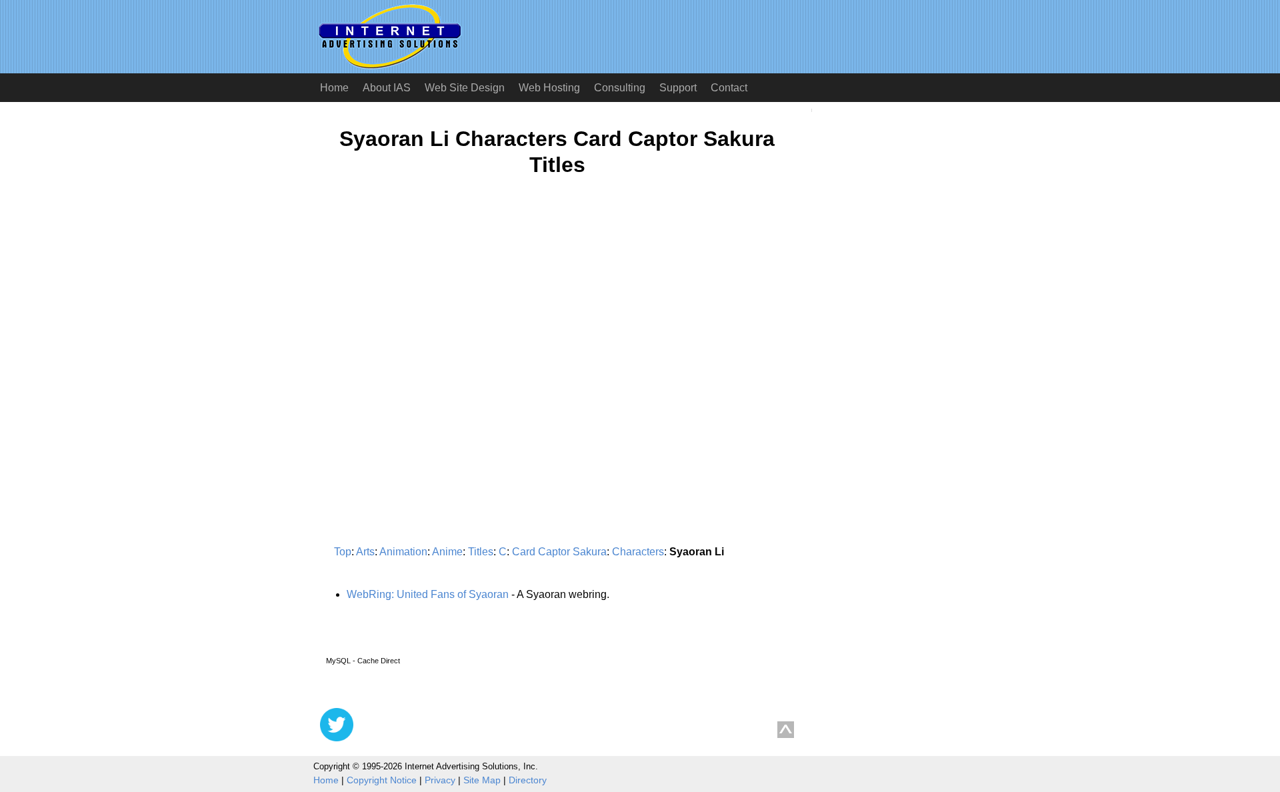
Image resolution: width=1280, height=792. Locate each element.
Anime (447, 551)
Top (342, 551)
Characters (638, 551)
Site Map (482, 780)
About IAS (387, 87)
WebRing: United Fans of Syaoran (428, 594)
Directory (528, 780)
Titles (480, 551)
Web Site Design (465, 87)
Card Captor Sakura (559, 551)
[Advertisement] (432, 317)
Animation (403, 551)
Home (334, 87)
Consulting (619, 87)
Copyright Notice (382, 780)
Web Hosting (549, 87)
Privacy (440, 780)
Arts (365, 551)
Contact (729, 87)
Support (678, 87)
